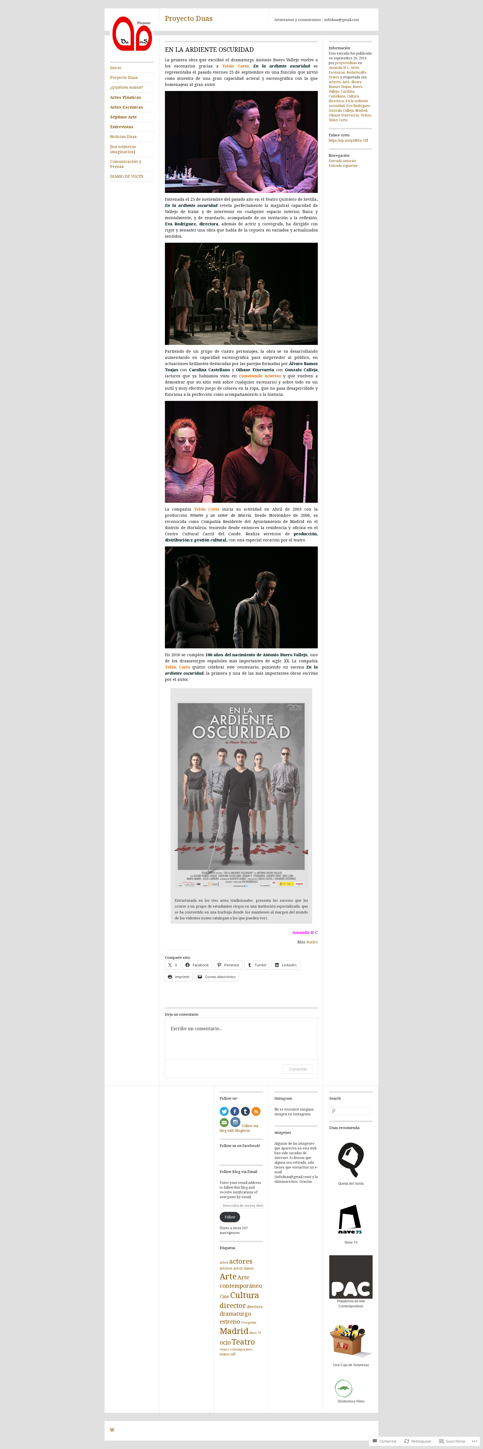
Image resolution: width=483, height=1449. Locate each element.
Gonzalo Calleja (341, 110)
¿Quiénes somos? (126, 87)
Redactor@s (356, 72)
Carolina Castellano (342, 94)
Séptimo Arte (123, 117)
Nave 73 (255, 1333)
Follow (230, 1217)
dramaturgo (235, 1313)
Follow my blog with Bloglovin (239, 1128)
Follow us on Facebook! (240, 1145)
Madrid (361, 110)
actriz (238, 1268)
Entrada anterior (342, 160)
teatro (312, 942)
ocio (225, 1342)
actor (224, 1262)
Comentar (298, 1069)
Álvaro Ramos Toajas (345, 84)
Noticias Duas (123, 136)
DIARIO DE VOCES (126, 176)
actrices (226, 1268)
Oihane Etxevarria (344, 115)
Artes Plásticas (125, 97)
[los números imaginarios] (123, 149)
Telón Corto (235, 66)
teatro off (227, 1354)
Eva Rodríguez (358, 105)
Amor (249, 1268)
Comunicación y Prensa (125, 164)
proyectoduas (346, 62)
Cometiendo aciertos (260, 375)
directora (336, 101)
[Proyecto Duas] (131, 54)
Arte (345, 82)
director (233, 1305)
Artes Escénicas (126, 107)
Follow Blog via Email (238, 1171)
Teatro (334, 77)
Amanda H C (305, 932)
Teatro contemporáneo (236, 1349)
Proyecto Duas (189, 18)
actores (335, 82)
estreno (230, 1321)
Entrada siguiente (343, 165)
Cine (224, 1296)
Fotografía (248, 1322)
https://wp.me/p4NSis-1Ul (348, 140)
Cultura (353, 96)
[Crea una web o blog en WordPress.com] (112, 1430)
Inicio (115, 67)
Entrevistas (121, 126)
